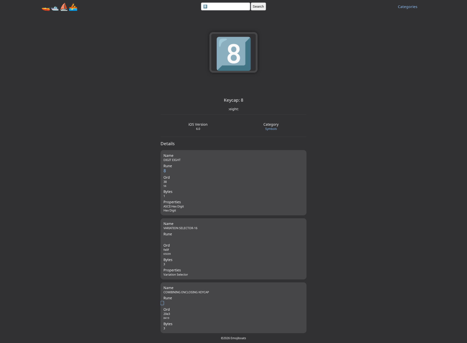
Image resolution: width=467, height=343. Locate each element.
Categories (407, 6)
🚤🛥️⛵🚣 (59, 6)
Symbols (271, 129)
